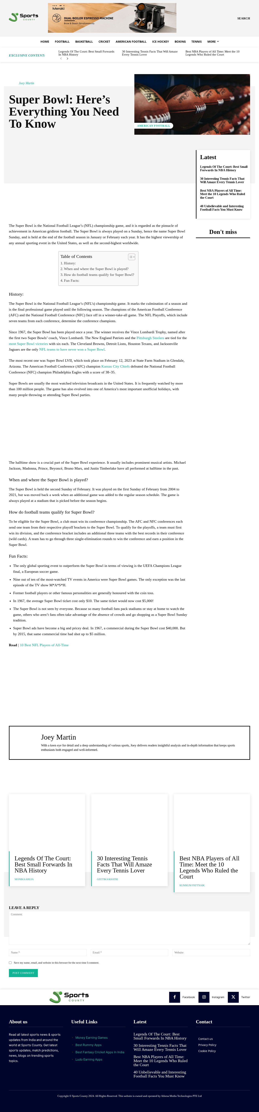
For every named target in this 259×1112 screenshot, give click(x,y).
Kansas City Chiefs (115, 366)
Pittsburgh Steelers (150, 338)
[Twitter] (233, 997)
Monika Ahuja (24, 879)
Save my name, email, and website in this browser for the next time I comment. (56, 962)
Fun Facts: (71, 281)
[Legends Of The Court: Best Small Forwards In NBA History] (47, 822)
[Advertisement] (98, 194)
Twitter (245, 997)
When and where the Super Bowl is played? (96, 269)
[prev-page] (61, 58)
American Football (153, 125)
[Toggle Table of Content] (129, 256)
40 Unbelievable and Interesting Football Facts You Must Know (222, 207)
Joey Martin (26, 83)
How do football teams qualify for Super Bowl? (99, 275)
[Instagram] (203, 997)
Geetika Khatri (107, 879)
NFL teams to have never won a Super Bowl (72, 349)
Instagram (218, 997)
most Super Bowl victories (28, 344)
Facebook (189, 997)
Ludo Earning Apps (88, 1059)
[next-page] (67, 58)
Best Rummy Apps (88, 1045)
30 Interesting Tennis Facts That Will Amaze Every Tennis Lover (150, 53)
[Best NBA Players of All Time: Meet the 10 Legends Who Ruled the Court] (212, 822)
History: (70, 263)
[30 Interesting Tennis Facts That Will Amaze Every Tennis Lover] (129, 822)
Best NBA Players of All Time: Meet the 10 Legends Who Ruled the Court (213, 53)
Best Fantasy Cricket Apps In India (99, 1052)
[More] (140, 154)
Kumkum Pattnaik (192, 885)
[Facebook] (174, 997)
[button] (243, 18)
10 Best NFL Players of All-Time (44, 645)
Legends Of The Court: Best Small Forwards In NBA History (86, 53)
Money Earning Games (91, 1037)
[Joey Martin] (13, 83)
